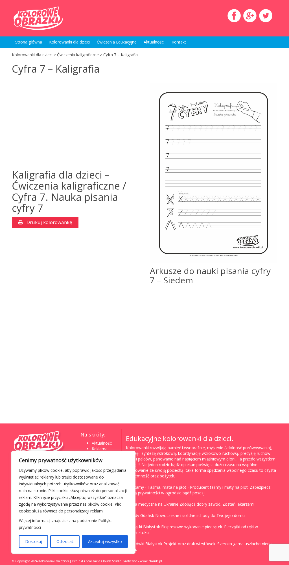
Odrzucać (65, 541)
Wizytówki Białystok (144, 543)
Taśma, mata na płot (167, 487)
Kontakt (179, 42)
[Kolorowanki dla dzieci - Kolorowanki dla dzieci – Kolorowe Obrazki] (53, 18)
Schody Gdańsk (140, 515)
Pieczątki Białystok (143, 526)
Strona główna (28, 42)
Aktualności (154, 42)
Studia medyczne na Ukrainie (152, 504)
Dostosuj (33, 541)
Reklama (100, 448)
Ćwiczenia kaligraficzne (78, 54)
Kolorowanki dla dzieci (69, 42)
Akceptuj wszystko (105, 541)
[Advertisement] (59, 122)
